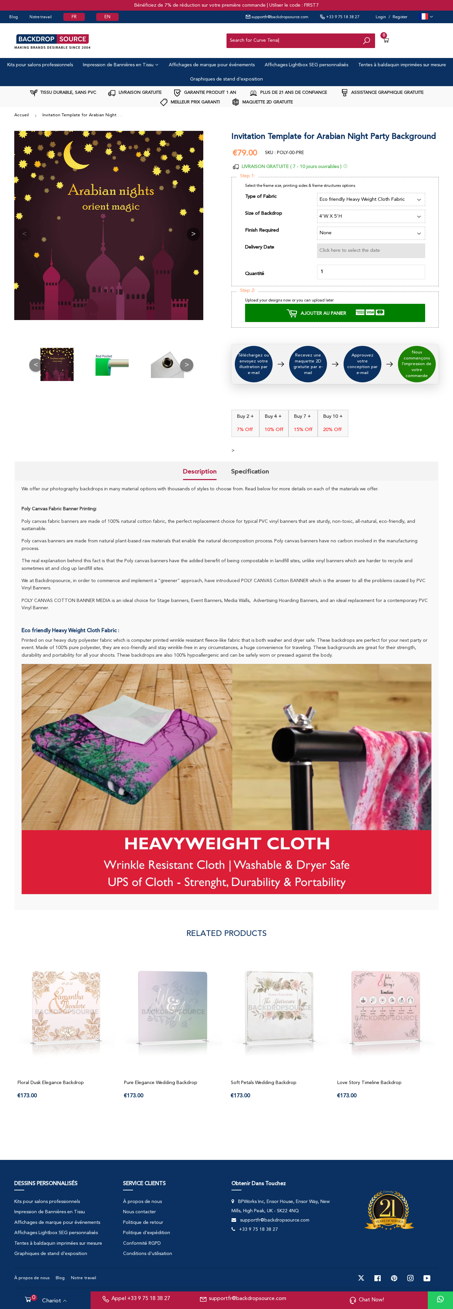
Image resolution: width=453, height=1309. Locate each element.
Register (400, 17)
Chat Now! (371, 1300)
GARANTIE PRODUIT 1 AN (209, 92)
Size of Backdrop (263, 213)
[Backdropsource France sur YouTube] (426, 1278)
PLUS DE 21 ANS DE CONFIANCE (293, 92)
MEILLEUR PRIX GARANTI (194, 102)
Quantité (254, 273)
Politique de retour (143, 1222)
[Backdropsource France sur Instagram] (410, 1278)
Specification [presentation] (250, 471)
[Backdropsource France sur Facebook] (377, 1278)
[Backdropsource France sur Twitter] (361, 1278)
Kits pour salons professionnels (40, 65)
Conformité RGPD (142, 1243)
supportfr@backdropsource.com (279, 17)
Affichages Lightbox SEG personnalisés (306, 65)
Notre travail (41, 17)
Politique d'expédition (146, 1232)
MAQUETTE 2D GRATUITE (267, 102)
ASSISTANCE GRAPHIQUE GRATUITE (386, 92)
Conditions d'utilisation (147, 1253)
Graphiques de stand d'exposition (226, 79)
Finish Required (262, 230)
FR (74, 17)
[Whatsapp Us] (440, 1300)
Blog (13, 17)
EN (107, 17)
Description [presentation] (200, 471)
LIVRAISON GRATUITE (139, 92)
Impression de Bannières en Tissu (119, 65)
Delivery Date (259, 247)
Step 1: (247, 176)
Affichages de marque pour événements (212, 65)
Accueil (21, 115)
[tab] (199, 472)
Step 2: (247, 290)
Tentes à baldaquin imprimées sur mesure (402, 65)
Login (381, 17)
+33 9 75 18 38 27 (342, 17)
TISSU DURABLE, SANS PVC (67, 92)
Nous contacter (139, 1212)
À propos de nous (142, 1201)
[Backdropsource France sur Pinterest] (394, 1278)
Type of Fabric (261, 196)
